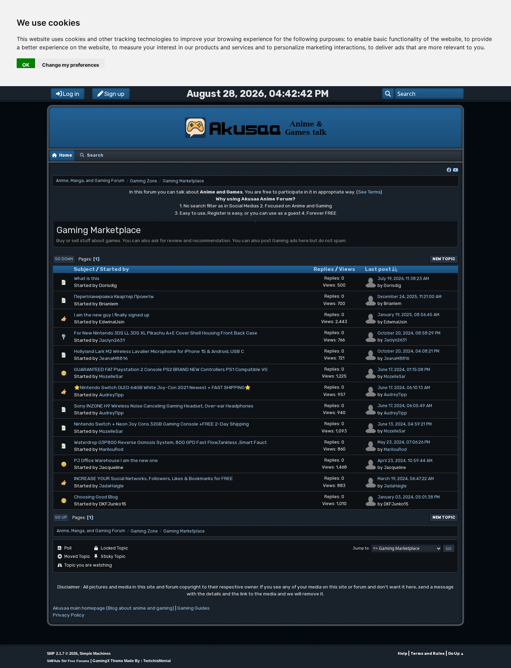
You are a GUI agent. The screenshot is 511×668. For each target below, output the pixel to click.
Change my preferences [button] (70, 65)
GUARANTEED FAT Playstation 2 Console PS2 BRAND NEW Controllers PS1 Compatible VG (171, 369)
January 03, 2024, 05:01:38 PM (409, 497)
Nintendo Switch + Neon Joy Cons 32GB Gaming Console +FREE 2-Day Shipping (161, 424)
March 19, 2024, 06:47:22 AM (406, 478)
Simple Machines (95, 653)
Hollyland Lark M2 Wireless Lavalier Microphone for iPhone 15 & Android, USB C (159, 351)
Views (347, 269)
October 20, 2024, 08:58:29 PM (409, 333)
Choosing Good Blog (96, 497)
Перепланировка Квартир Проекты (114, 296)
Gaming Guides (193, 608)
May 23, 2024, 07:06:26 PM (404, 442)
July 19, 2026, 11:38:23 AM (403, 278)
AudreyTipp (111, 394)
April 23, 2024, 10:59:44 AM (405, 460)
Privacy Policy (68, 615)
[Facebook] (449, 169)
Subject (84, 269)
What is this (86, 278)
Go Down (64, 259)
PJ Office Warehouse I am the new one (116, 460)
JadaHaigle (111, 485)
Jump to (361, 548)
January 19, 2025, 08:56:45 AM (408, 314)
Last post (378, 269)
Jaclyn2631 (112, 340)
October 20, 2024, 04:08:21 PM (408, 351)
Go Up (61, 517)
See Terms (369, 192)
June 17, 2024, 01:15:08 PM (404, 369)
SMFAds (53, 661)
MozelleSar (111, 376)
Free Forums (78, 661)
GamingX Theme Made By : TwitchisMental (131, 661)
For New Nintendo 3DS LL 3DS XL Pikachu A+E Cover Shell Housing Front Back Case (165, 333)
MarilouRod (111, 449)
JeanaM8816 (113, 358)
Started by (114, 269)
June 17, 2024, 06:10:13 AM (404, 387)
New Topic (443, 259)
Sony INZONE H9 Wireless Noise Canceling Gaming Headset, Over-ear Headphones (163, 406)
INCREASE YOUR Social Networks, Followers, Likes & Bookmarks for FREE (153, 478)
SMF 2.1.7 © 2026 (62, 653)
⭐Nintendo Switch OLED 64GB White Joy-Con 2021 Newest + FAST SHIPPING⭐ (162, 387)
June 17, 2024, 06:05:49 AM (405, 405)
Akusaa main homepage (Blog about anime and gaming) (113, 608)
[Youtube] (455, 169)
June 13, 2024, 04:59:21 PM (405, 424)
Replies (324, 269)
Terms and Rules (428, 653)
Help (402, 653)
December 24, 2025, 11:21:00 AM (409, 296)
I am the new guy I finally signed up (111, 314)
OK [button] (26, 65)
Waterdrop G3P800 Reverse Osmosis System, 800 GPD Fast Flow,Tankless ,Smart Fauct (170, 442)
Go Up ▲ (456, 653)
